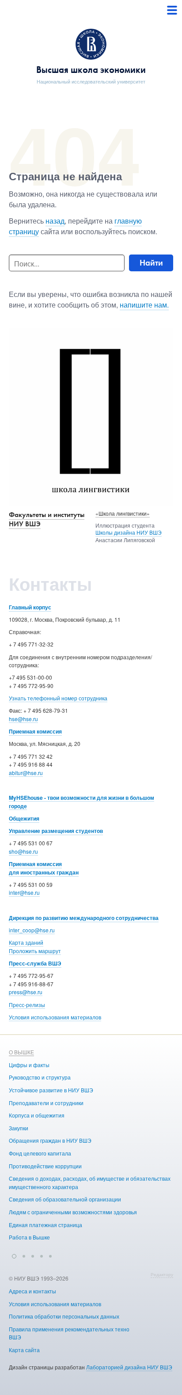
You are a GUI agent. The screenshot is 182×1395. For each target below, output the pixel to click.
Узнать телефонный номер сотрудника (58, 698)
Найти (151, 262)
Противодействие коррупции (45, 1166)
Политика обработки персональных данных (64, 1316)
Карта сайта (24, 1349)
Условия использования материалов (55, 1017)
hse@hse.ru (23, 718)
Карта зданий (26, 942)
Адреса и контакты (32, 1291)
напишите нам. (144, 305)
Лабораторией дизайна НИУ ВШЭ (129, 1367)
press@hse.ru (25, 992)
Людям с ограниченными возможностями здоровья (73, 1212)
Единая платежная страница (45, 1224)
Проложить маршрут (35, 950)
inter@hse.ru (24, 892)
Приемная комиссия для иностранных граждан (44, 868)
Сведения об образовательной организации (65, 1199)
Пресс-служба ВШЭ (35, 963)
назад (55, 221)
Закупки (18, 1128)
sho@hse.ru (23, 851)
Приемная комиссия (35, 731)
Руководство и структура (40, 1077)
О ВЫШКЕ (21, 1052)
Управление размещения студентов (56, 831)
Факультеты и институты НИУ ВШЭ (46, 519)
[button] (14, 1255)
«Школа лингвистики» (122, 513)
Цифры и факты (29, 1064)
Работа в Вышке (29, 1237)
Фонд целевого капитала (40, 1153)
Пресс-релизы (27, 1004)
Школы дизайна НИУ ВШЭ (128, 532)
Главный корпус (30, 607)
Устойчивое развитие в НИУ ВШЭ (51, 1090)
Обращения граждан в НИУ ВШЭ (50, 1140)
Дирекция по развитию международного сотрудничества (84, 918)
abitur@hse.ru (26, 772)
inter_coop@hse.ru (32, 930)
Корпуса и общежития (36, 1115)
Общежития (24, 818)
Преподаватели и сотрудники (46, 1102)
